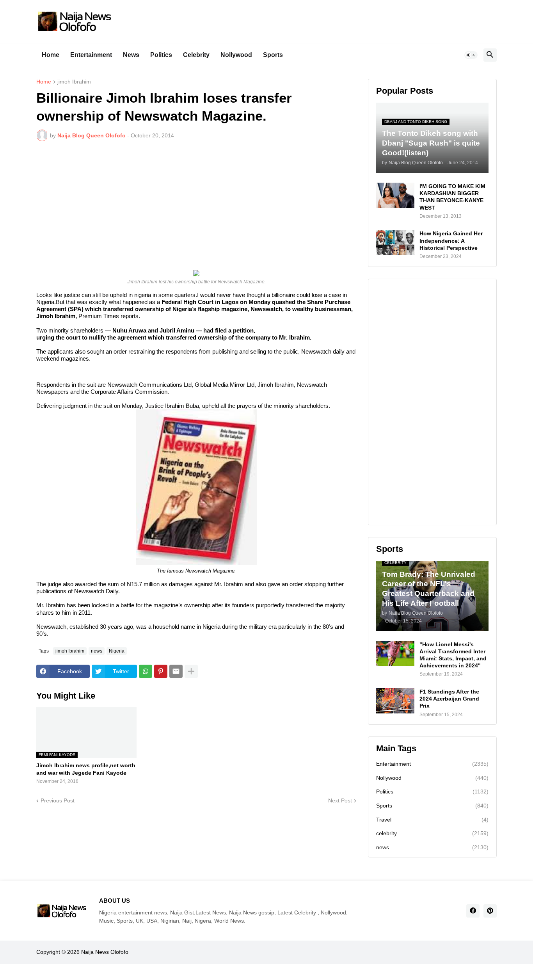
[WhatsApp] (145, 671)
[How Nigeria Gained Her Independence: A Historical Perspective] (395, 242)
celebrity (432, 833)
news (96, 651)
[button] (471, 55)
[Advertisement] (196, 205)
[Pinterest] (160, 671)
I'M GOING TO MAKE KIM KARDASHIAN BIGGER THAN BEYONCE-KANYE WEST (452, 197)
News (131, 55)
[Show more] (191, 671)
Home (50, 55)
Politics (161, 55)
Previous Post (58, 800)
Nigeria (116, 651)
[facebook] (473, 911)
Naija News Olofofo (104, 952)
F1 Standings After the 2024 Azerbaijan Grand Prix (449, 698)
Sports (273, 55)
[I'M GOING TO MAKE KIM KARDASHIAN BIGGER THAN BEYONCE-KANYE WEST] (395, 195)
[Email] (176, 671)
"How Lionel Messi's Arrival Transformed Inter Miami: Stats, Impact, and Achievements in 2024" (453, 655)
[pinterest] (490, 911)
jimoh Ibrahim (74, 82)
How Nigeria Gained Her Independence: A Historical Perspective (451, 240)
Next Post (340, 800)
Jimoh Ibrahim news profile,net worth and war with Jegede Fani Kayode (85, 768)
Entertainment (91, 55)
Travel (432, 819)
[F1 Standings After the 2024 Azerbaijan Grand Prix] (395, 700)
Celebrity (196, 55)
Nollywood (236, 55)
